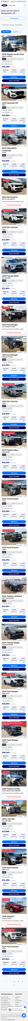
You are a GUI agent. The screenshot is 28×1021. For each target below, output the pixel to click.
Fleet (16, 1004)
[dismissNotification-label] (25, 1007)
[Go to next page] (14, 985)
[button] (25, 5)
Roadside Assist (5, 1004)
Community (18, 1000)
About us (17, 997)
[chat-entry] (24, 1015)
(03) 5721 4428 (21, 1)
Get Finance (14, 77)
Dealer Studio (11, 1019)
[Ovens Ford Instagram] (4, 1)
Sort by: (12, 24)
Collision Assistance (6, 1006)
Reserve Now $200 (14, 80)
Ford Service (4, 997)
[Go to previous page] (6, 981)
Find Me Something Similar (14, 205)
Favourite (19, 52)
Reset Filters (6, 31)
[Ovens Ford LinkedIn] (6, 1)
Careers (17, 1002)
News (16, 999)
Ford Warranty (5, 1002)
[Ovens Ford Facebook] (2, 1)
